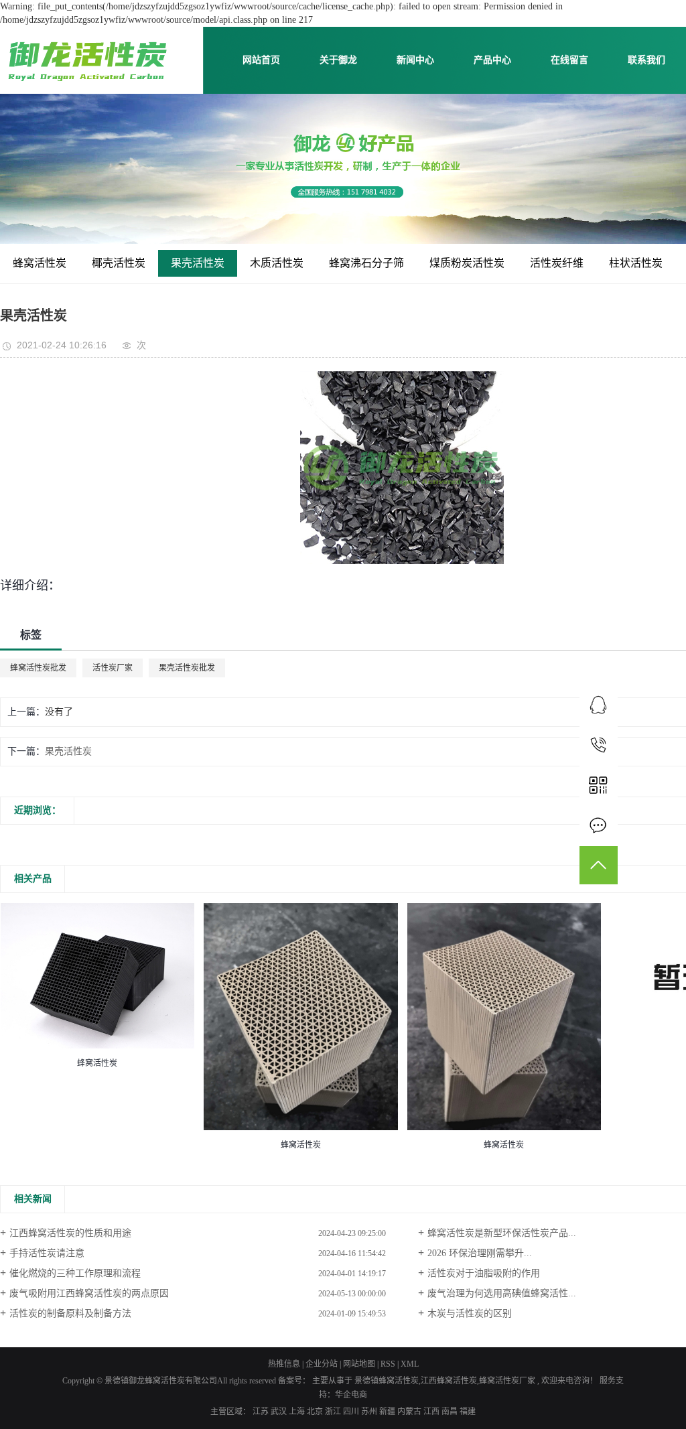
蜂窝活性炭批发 (38, 668)
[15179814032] (598, 745)
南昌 (450, 1411)
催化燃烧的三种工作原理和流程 (75, 1273)
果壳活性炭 (197, 263)
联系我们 (646, 60)
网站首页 (261, 60)
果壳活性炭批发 (187, 668)
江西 (432, 1411)
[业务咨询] (598, 704)
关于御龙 (338, 60)
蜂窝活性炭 (39, 263)
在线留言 (569, 60)
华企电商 (351, 1395)
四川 (352, 1411)
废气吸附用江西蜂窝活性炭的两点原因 (89, 1293)
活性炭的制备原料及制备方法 (70, 1313)
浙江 (334, 1411)
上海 (298, 1411)
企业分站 (321, 1364)
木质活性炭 (276, 263)
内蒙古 (410, 1411)
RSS (388, 1364)
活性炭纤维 (557, 263)
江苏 (262, 1411)
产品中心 (492, 60)
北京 (316, 1411)
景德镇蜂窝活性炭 (386, 1380)
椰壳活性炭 (118, 263)
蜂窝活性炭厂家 (507, 1380)
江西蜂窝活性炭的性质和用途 (70, 1233)
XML (410, 1364)
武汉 (280, 1411)
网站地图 (360, 1364)
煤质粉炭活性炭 (466, 263)
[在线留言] (598, 825)
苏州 (370, 1411)
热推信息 (284, 1364)
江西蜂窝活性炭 (449, 1380)
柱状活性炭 (636, 263)
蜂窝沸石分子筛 (366, 263)
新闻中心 (415, 60)
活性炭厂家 (112, 668)
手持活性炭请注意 (46, 1253)
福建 (468, 1411)
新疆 (388, 1411)
